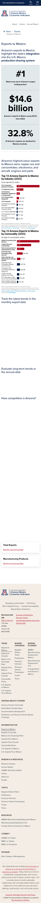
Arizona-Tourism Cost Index (12, 705)
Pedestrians (19, 658)
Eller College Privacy (11, 606)
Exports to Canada (5, 654)
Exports (17, 31)
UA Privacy (31, 603)
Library (22, 24)
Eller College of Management (13, 856)
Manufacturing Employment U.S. (34, 663)
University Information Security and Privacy (20, 895)
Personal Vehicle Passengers (19, 669)
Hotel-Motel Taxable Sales (11, 708)
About (14, 24)
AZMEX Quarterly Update (11, 770)
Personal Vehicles (18, 662)
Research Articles (8, 764)
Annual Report (32, 24)
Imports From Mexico (6, 668)
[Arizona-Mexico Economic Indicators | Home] (20, 13)
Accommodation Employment (13, 711)
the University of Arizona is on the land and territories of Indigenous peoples (20, 869)
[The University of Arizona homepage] (13, 3)
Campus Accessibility (29, 606)
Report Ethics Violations (20, 609)
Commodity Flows (6, 680)
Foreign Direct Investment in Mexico (33, 671)
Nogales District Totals (18, 652)
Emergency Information (15, 603)
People (4, 780)
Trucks (17, 675)
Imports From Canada (6, 674)
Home (8, 31)
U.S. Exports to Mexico (6, 686)
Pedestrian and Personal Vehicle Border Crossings (17, 716)
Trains (17, 679)
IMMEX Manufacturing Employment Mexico (34, 654)
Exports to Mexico (5, 649)
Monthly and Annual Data (13, 550)
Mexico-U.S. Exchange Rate (6, 661)
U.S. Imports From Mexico (6, 691)
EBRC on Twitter (7, 841)
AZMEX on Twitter (8, 838)
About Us (5, 777)
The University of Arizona (20, 900)
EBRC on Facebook (9, 844)
